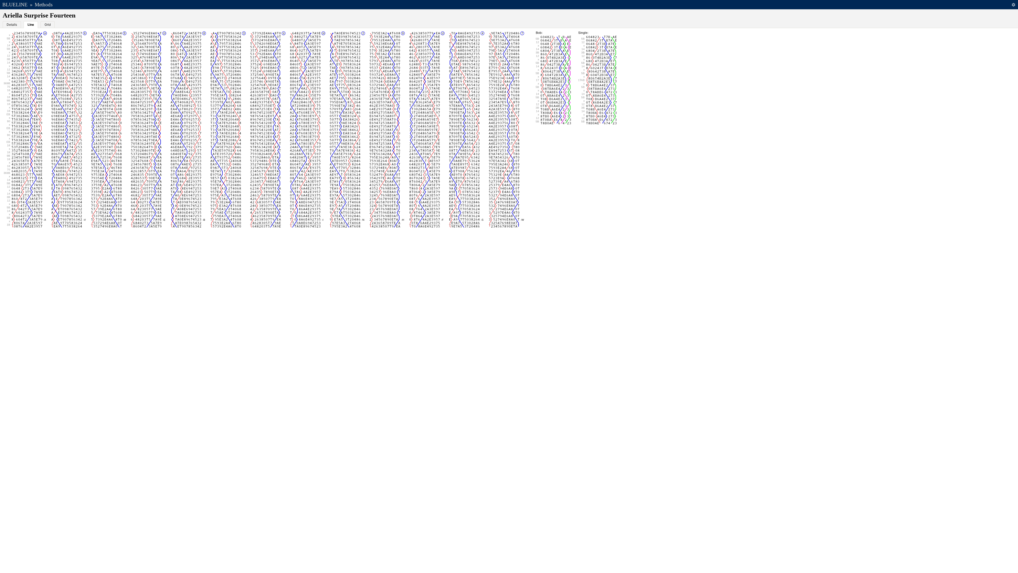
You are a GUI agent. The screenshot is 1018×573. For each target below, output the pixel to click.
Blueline (15, 4)
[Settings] (1013, 4)
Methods (43, 4)
